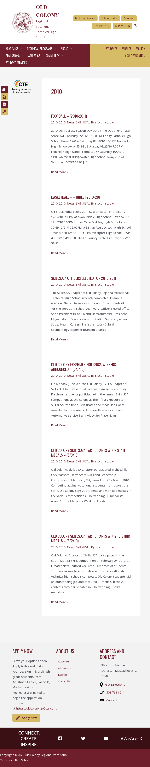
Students (111, 48)
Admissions (64, 668)
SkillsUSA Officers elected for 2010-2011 (83, 278)
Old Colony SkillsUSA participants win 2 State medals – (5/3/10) (88, 452)
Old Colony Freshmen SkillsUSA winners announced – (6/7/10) (83, 367)
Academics (63, 661)
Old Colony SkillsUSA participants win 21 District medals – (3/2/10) (91, 538)
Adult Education (135, 55)
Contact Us (64, 681)
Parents (126, 48)
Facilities (62, 674)
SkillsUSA (82, 122)
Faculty (140, 48)
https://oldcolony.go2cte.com (36, 708)
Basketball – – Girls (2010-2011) (77, 197)
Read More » (59, 172)
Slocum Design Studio (139, 755)
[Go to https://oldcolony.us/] (37, 22)
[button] (20, 48)
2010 (54, 122)
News (71, 122)
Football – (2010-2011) (69, 116)
